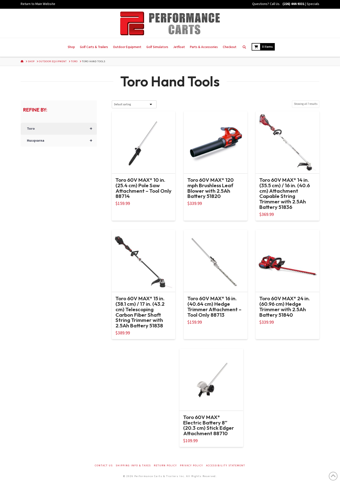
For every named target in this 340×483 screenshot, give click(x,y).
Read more (143, 165)
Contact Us (104, 465)
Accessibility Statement (225, 465)
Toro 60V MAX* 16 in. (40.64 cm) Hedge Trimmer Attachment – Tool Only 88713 (214, 306)
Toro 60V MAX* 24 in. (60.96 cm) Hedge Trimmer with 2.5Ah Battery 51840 (284, 306)
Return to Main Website (38, 3)
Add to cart (217, 165)
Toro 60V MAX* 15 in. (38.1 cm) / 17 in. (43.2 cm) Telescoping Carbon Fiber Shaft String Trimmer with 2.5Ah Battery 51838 (140, 312)
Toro (59, 128)
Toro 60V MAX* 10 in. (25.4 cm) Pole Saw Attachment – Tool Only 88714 (143, 188)
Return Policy (165, 465)
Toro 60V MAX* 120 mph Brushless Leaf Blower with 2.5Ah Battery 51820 (210, 188)
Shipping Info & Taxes (133, 465)
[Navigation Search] (244, 47)
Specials (313, 3)
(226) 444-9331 (293, 3)
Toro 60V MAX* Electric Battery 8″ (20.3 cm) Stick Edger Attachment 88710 (208, 425)
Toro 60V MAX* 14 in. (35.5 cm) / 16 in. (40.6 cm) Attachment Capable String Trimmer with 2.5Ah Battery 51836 (284, 193)
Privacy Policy (191, 465)
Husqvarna (59, 140)
